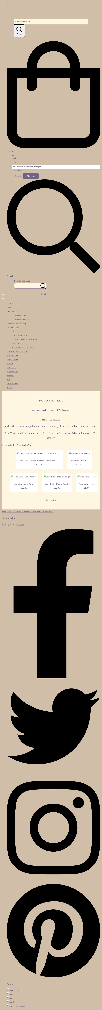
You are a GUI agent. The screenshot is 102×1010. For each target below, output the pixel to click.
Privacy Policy (8, 518)
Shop (9, 307)
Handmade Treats (20, 319)
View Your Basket (40, 410)
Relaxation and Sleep (16, 323)
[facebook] (53, 677)
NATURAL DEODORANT (23, 347)
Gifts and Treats (15, 311)
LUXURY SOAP (19, 343)
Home (10, 303)
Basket (18, 176)
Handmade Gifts (19, 315)
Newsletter (12, 371)
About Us (11, 367)
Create (20, 524)
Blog (9, 379)
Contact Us (12, 383)
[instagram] (53, 880)
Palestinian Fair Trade (17, 351)
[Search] (43, 286)
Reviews (10, 375)
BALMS (15, 331)
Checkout (31, 176)
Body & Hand (13, 327)
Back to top (51, 500)
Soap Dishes (12, 355)
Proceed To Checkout (60, 410)
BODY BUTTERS (19, 335)
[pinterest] (53, 978)
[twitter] (53, 772)
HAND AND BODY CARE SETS (26, 339)
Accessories (12, 359)
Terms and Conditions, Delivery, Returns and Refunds (27, 511)
